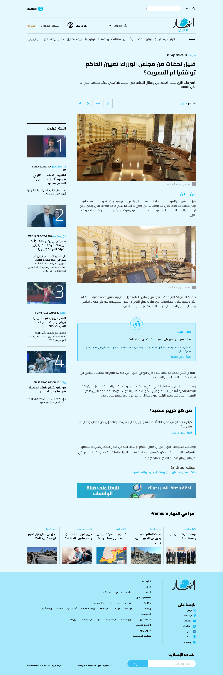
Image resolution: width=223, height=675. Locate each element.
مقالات (116, 39)
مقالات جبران (98, 603)
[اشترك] (136, 490)
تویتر (189, 610)
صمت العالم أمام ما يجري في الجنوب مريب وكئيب (147, 538)
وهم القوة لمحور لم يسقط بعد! (183, 536)
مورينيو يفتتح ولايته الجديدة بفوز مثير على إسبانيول (47, 389)
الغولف (59, 609)
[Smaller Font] (192, 194)
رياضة (105, 39)
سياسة (191, 55)
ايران (157, 39)
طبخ (98, 619)
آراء (117, 603)
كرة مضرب (103, 609)
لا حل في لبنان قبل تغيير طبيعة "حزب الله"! (42, 536)
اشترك (31, 25)
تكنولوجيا (92, 39)
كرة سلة (116, 609)
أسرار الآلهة (106, 592)
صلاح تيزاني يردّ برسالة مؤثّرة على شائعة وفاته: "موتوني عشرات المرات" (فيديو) (48, 245)
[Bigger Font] (183, 194)
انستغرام (186, 626)
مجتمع (119, 592)
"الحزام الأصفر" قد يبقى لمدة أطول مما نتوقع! (112, 536)
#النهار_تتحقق (54, 39)
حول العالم (72, 619)
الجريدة (32, 8)
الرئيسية (169, 39)
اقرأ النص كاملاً (181, 356)
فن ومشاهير (59, 166)
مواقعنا (118, 25)
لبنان (149, 39)
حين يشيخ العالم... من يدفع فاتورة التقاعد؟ (78, 536)
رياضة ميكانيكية (88, 609)
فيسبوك (188, 615)
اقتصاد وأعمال (133, 39)
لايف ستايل (75, 39)
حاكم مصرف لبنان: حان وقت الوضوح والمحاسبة (164, 472)
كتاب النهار (190, 529)
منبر (110, 603)
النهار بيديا (34, 39)
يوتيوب (187, 620)
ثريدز (188, 637)
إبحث (187, 8)
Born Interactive (35, 666)
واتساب (187, 642)
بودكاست (82, 26)
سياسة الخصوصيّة (142, 636)
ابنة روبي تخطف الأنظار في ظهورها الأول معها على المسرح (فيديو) (49, 179)
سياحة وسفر (87, 619)
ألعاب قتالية (72, 609)
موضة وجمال (111, 619)
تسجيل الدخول (50, 25)
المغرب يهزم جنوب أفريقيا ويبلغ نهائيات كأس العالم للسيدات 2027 (49, 322)
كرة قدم (128, 609)
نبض (189, 631)
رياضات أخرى (46, 609)
